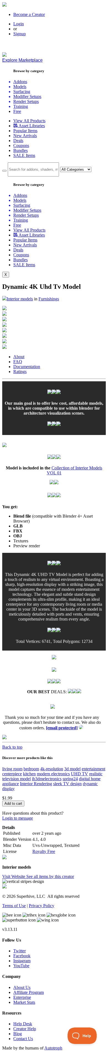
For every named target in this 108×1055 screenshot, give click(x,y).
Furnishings (48, 299)
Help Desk (22, 1023)
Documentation (26, 366)
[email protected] (62, 727)
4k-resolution (51, 768)
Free (17, 111)
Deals (18, 140)
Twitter (19, 950)
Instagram (21, 960)
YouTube (21, 965)
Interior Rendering (36, 783)
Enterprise (22, 997)
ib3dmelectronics (46, 778)
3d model (72, 768)
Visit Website (14, 876)
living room (12, 768)
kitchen (29, 773)
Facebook (21, 955)
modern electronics (53, 773)
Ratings (20, 371)
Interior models (20, 299)
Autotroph (53, 1048)
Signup (19, 33)
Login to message (17, 818)
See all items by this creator (50, 876)
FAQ (17, 361)
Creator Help (24, 1028)
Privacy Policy (41, 905)
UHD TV (79, 773)
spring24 (70, 778)
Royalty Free (43, 851)
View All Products (29, 120)
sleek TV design (67, 783)
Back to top (12, 747)
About (18, 356)
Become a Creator (29, 14)
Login (18, 23)
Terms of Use (14, 905)
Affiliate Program (28, 992)
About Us (21, 987)
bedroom (31, 768)
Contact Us (23, 1038)
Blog (17, 1033)
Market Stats (24, 1002)
